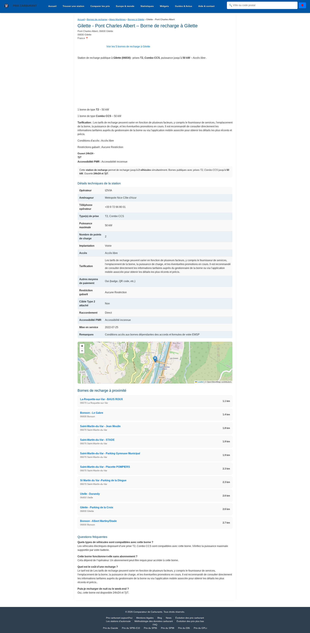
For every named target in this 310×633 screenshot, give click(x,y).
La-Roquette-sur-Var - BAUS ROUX (101, 399)
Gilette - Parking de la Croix (96, 507)
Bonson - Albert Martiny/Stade (98, 521)
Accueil (52, 6)
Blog (159, 618)
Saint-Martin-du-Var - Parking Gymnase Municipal (110, 453)
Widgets (164, 6)
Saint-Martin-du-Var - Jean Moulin (100, 426)
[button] (155, 359)
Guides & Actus (183, 6)
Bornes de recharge (97, 19)
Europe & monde (125, 6)
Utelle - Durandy (90, 493)
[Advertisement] (155, 85)
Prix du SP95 (150, 628)
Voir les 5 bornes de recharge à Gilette (128, 46)
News (168, 618)
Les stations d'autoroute (118, 621)
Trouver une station (73, 6)
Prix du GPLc (200, 628)
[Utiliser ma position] (302, 5)
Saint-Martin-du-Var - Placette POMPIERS (105, 466)
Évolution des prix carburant (189, 618)
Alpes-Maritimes (117, 19)
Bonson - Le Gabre (91, 412)
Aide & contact (206, 6)
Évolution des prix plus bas (190, 621)
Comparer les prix (100, 6)
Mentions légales (145, 618)
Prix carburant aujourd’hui (119, 618)
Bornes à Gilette (136, 19)
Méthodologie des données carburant (153, 621)
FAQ (155, 624)
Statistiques (147, 6)
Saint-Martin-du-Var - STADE (97, 439)
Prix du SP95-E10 (131, 628)
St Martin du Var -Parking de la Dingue (103, 480)
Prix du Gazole (110, 628)
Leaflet (200, 382)
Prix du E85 (184, 628)
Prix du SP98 (167, 628)
